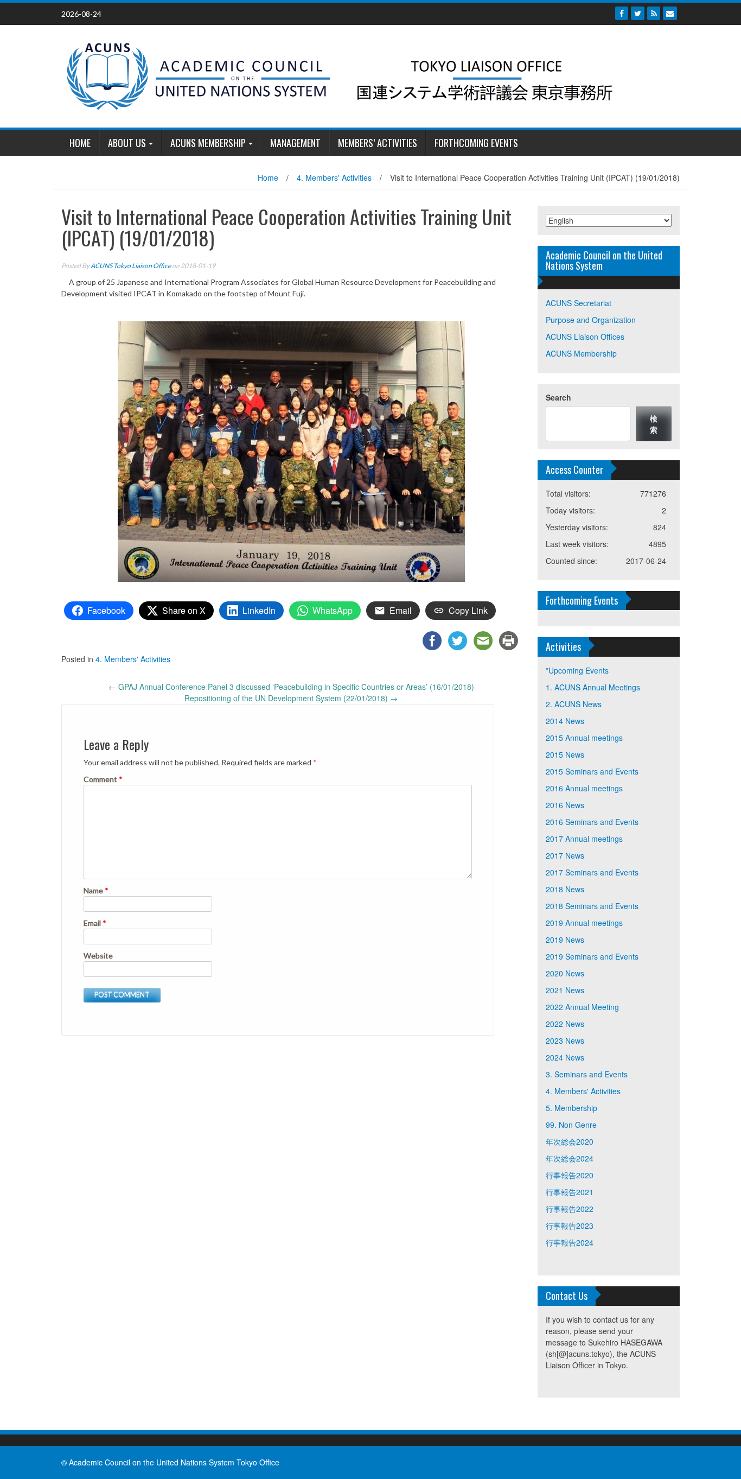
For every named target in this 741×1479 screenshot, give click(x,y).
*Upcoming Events (577, 670)
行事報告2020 (569, 1175)
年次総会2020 (569, 1141)
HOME (80, 143)
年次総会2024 (569, 1158)
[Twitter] (637, 13)
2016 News (565, 804)
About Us (127, 143)
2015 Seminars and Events (592, 771)
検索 (653, 423)
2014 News (565, 720)
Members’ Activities (377, 143)
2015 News (565, 754)
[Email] (670, 13)
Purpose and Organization (591, 319)
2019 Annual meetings (584, 922)
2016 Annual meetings (584, 788)
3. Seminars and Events (587, 1074)
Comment (103, 779)
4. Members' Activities (334, 177)
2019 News (565, 939)
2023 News (565, 1040)
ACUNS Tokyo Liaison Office (131, 266)
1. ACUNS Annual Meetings (593, 687)
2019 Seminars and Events (592, 956)
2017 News (565, 855)
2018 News (565, 889)
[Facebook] (621, 13)
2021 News (565, 990)
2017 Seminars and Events (592, 872)
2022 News (565, 1023)
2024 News (565, 1057)
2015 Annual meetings (584, 737)
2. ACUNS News (574, 704)
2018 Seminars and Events (592, 905)
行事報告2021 (569, 1191)
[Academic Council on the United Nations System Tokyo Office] (366, 74)
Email (95, 923)
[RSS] (653, 13)
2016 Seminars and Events (592, 821)
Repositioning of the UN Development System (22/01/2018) (291, 698)
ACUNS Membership (208, 143)
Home (268, 177)
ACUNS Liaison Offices (585, 336)
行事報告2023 (569, 1225)
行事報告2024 (569, 1242)
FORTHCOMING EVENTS (476, 143)
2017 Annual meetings (584, 838)
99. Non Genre (571, 1124)
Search (558, 397)
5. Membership (571, 1107)
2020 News (565, 973)
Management (295, 143)
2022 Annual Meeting (582, 1006)
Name (96, 890)
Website (98, 955)
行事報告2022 (569, 1208)
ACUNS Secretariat (578, 302)
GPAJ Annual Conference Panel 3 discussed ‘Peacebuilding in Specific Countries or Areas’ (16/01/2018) (291, 686)
